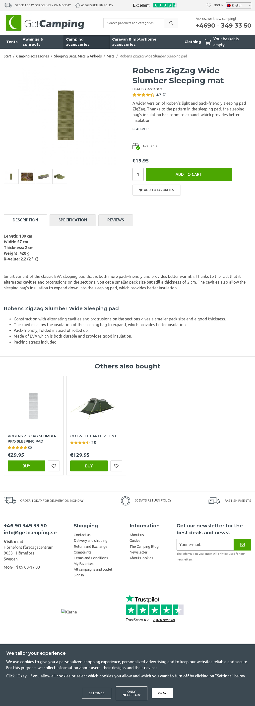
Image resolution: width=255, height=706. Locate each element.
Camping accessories (78, 42)
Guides (134, 541)
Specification (73, 220)
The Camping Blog (144, 547)
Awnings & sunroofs (33, 42)
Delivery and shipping (90, 541)
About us (136, 535)
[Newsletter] (242, 545)
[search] (171, 23)
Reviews (115, 220)
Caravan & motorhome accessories (134, 42)
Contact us (82, 535)
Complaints (82, 552)
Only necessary (132, 693)
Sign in (218, 5)
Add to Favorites (158, 190)
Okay (162, 693)
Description (25, 220)
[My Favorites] (209, 5)
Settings (97, 693)
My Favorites (84, 564)
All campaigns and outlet (93, 569)
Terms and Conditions (91, 558)
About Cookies (141, 558)
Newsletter (138, 552)
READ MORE (141, 129)
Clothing (193, 42)
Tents (12, 42)
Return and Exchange (90, 547)
